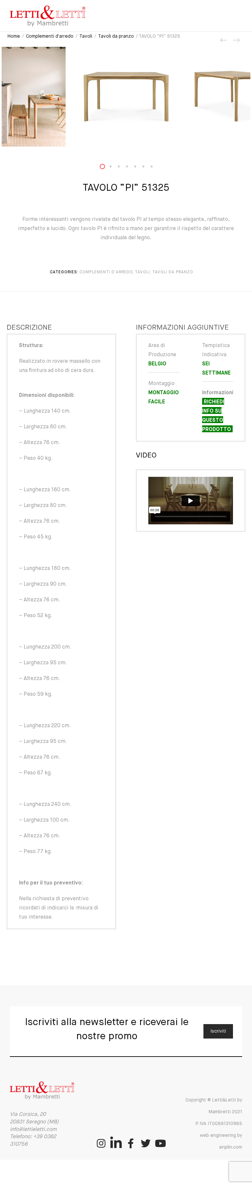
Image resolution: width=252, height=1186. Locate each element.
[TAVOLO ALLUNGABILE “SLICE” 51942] (224, 42)
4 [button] (131, 167)
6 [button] (147, 167)
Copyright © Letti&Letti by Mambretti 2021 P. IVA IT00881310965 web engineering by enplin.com (213, 1124)
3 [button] (123, 167)
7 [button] (155, 167)
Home (14, 36)
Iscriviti (218, 1031)
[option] (126, 96)
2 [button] (114, 167)
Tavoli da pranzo (116, 36)
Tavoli (85, 36)
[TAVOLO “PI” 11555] (236, 42)
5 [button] (139, 167)
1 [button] (106, 167)
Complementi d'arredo (50, 36)
